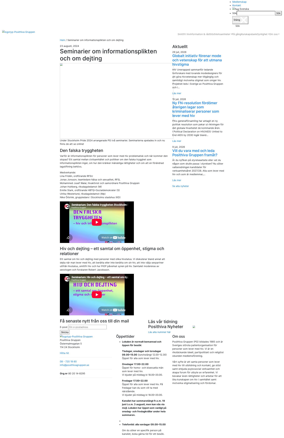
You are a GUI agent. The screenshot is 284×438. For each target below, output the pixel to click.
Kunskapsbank (249, 34)
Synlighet (262, 34)
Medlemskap (239, 1)
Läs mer (176, 93)
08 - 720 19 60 (68, 361)
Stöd (212, 34)
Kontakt (236, 5)
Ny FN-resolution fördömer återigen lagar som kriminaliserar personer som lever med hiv (195, 109)
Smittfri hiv (184, 34)
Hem (62, 40)
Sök (234, 13)
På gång (236, 34)
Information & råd (199, 34)
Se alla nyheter (180, 186)
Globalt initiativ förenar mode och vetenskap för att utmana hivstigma (197, 60)
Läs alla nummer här (159, 332)
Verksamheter (222, 34)
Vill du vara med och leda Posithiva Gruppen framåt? (194, 153)
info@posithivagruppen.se (74, 365)
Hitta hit (64, 353)
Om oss (273, 34)
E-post (63, 327)
